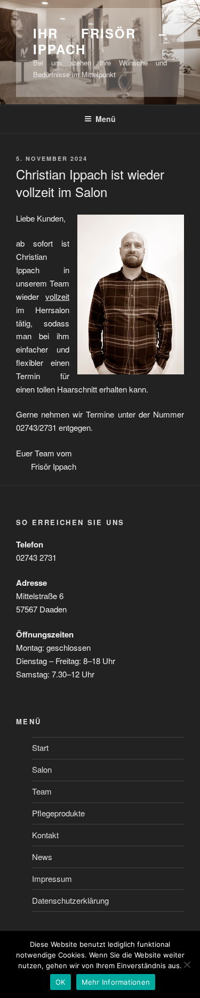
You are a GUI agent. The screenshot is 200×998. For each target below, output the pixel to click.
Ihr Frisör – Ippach (100, 41)
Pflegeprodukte (58, 813)
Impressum (52, 878)
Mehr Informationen (116, 982)
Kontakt (45, 834)
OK (60, 982)
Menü (105, 118)
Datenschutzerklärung (70, 900)
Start (40, 747)
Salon (42, 769)
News (42, 856)
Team (42, 791)
